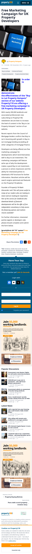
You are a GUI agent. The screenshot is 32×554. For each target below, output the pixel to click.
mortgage (19, 252)
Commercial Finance (17, 71)
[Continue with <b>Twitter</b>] (18, 282)
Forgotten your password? (21, 310)
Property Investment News (21, 74)
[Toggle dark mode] (18, 3)
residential (20, 254)
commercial (11, 250)
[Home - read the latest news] (8, 2)
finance (26, 250)
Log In (16, 306)
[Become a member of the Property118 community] (16, 335)
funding (3, 252)
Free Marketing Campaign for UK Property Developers (14, 232)
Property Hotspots (15, 61)
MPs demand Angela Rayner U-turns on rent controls (19, 426)
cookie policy (12, 541)
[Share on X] (25, 242)
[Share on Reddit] (29, 242)
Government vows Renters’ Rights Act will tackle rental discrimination (19, 373)
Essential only (16, 550)
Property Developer (10, 254)
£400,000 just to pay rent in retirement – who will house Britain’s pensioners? (16, 381)
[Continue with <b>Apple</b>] (14, 282)
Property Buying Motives (13, 497)
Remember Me (7, 310)
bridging (7, 248)
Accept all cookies (16, 545)
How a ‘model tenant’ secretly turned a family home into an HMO (19, 397)
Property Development (7, 74)
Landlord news (11, 252)
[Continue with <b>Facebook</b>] (9, 282)
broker (13, 248)
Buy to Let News (6, 71)
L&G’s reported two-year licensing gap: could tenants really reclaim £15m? (18, 410)
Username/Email (6, 291)
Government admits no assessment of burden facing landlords (19, 390)
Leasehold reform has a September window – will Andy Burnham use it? (19, 434)
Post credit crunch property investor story (17, 504)
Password (4, 298)
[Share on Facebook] (21, 242)
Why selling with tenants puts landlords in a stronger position (18, 419)
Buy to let (18, 248)
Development (20, 250)
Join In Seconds (23, 272)
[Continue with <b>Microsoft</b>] (22, 282)
